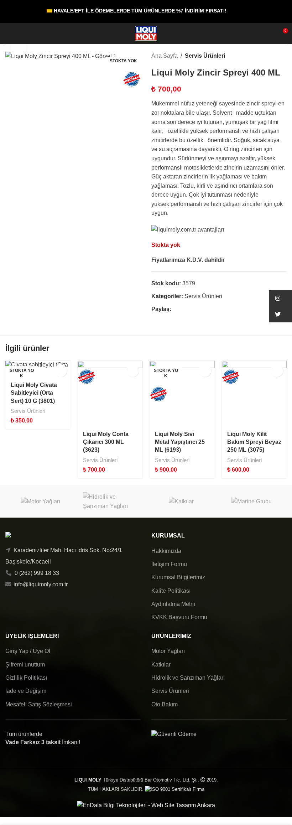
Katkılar (161, 664)
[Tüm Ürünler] (274, 56)
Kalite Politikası (171, 591)
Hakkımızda (166, 551)
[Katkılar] (181, 501)
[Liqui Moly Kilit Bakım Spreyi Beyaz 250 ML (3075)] (254, 393)
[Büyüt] (19, 48)
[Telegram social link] (208, 309)
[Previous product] (265, 56)
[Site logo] (146, 33)
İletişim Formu (169, 564)
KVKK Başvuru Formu (179, 617)
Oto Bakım (164, 704)
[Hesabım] (21, 33)
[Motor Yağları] (40, 501)
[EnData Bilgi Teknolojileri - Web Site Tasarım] (146, 805)
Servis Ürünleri (205, 56)
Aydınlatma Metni (173, 604)
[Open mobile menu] (8, 33)
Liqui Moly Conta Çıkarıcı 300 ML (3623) (106, 442)
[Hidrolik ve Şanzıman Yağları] (111, 501)
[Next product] (282, 56)
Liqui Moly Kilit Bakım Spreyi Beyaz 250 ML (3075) (254, 442)
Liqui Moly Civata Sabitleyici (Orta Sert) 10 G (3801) (34, 393)
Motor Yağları (168, 651)
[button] (132, 370)
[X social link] (183, 309)
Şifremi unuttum (25, 664)
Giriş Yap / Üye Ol (27, 651)
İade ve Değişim (25, 691)
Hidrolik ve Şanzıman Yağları (188, 678)
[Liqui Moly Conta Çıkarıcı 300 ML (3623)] (110, 393)
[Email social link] (192, 309)
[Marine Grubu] (252, 501)
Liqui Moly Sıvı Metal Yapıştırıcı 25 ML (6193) (180, 442)
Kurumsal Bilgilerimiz (178, 577)
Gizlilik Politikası (26, 678)
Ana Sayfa (164, 56)
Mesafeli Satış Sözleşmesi (38, 704)
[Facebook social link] (175, 309)
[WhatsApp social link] (200, 309)
